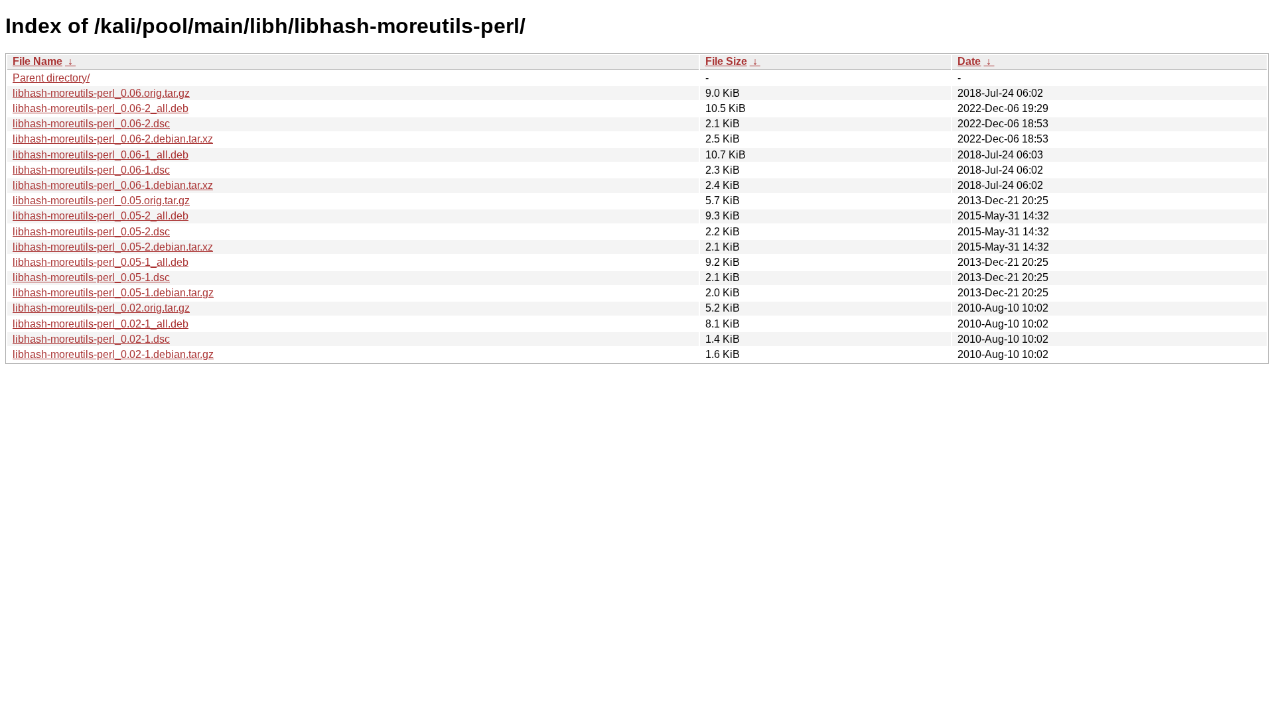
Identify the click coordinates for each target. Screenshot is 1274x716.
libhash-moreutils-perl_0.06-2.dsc (91, 123)
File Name (37, 61)
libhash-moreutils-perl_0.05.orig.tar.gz (101, 200)
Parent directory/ (51, 78)
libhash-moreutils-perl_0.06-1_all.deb (100, 154)
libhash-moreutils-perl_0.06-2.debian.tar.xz (113, 139)
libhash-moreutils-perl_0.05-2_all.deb (100, 215)
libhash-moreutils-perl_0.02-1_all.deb (100, 323)
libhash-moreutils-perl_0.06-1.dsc (91, 170)
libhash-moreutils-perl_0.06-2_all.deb (100, 108)
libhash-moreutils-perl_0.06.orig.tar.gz (101, 93)
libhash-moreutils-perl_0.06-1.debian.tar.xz (113, 185)
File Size (726, 61)
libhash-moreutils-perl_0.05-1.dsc (91, 277)
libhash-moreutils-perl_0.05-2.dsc (91, 231)
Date (969, 61)
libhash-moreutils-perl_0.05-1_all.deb (100, 262)
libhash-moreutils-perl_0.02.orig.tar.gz (101, 308)
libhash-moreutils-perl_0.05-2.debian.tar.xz (113, 247)
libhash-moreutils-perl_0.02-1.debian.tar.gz (113, 354)
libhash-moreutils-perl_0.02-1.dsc (91, 339)
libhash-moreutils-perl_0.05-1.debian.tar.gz (113, 292)
